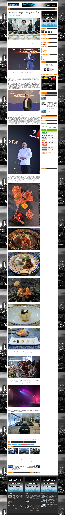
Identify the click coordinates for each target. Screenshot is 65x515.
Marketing (43, 95)
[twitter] (54, 0)
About (10, 0)
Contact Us (13, 0)
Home (8, 0)
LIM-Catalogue (43, 8)
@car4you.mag (45, 50)
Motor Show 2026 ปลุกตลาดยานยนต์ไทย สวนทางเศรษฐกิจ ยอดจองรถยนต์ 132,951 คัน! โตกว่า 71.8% (18, 502)
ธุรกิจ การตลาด (27, 8)
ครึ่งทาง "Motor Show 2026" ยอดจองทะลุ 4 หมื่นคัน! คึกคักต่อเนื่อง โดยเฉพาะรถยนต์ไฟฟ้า (18, 506)
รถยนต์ (12, 8)
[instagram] (52, 0)
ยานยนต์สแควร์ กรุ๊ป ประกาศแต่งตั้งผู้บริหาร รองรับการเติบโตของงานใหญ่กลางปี (35, 496)
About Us (47, 8)
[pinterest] (53, 0)
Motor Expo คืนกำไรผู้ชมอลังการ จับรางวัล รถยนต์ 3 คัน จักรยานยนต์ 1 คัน (51, 500)
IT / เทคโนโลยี (33, 8)
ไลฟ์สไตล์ (37, 8)
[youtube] (56, 514)
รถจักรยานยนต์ (21, 8)
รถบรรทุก (15, 8)
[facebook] (51, 0)
